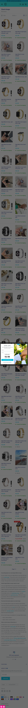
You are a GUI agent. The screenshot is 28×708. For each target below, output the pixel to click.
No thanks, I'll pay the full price (7, 362)
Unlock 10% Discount (7, 359)
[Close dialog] (26, 344)
